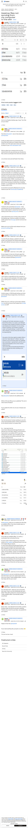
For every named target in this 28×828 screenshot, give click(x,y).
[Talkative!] (18, 22)
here (12, 5)
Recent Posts (5, 646)
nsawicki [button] (6, 22)
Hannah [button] (6, 390)
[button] (2, 23)
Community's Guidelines (17, 189)
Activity (3, 648)
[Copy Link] (25, 23)
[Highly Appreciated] (9, 130)
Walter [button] (5, 128)
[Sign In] (26, 1)
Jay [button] (5, 518)
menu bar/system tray (15, 145)
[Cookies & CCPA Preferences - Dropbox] (14, 821)
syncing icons (15, 211)
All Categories (5, 643)
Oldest (6, 113)
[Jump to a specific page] (26, 113)
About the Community (7, 651)
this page (13, 219)
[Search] (24, 1)
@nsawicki (9, 134)
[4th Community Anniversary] (5, 130)
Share (3, 100)
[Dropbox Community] (7, 1)
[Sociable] (7, 130)
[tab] (4, 109)
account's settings (5, 228)
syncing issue (4, 135)
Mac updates (9, 542)
